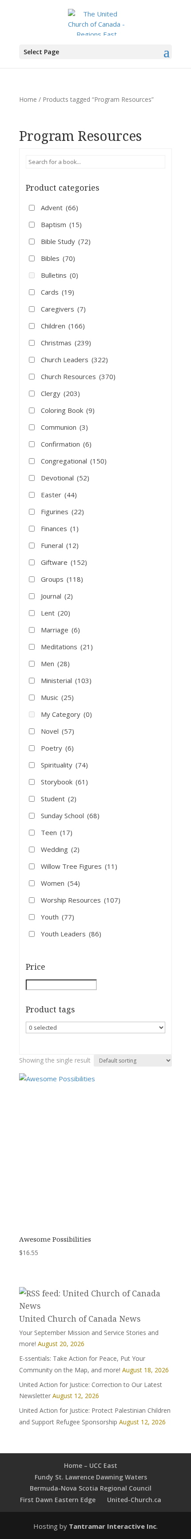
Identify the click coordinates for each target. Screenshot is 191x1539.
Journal (57, 596)
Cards (57, 292)
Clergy (60, 393)
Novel (57, 731)
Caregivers (63, 308)
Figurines (62, 511)
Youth (57, 916)
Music (57, 697)
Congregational (74, 460)
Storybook (64, 781)
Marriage (60, 629)
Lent (55, 612)
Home (28, 99)
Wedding (60, 849)
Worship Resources (80, 899)
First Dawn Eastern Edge (58, 1499)
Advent (59, 207)
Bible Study (66, 241)
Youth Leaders (71, 933)
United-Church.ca (134, 1499)
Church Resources (78, 376)
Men (55, 663)
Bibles (58, 258)
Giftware (64, 562)
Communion (64, 427)
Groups (62, 579)
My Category (66, 714)
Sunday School (70, 815)
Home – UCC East (90, 1465)
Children (63, 325)
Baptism (61, 224)
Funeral (60, 545)
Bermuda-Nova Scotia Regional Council (90, 1488)
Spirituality (64, 764)
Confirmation (66, 444)
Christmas (66, 342)
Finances (60, 528)
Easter (59, 494)
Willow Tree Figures (79, 866)
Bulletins (59, 275)
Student (58, 798)
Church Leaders (74, 359)
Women (60, 883)
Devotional (65, 477)
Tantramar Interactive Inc (112, 1526)
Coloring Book (68, 410)
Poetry (57, 748)
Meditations (67, 646)
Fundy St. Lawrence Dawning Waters (91, 1477)
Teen (56, 832)
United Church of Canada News (80, 1318)
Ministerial (66, 680)
